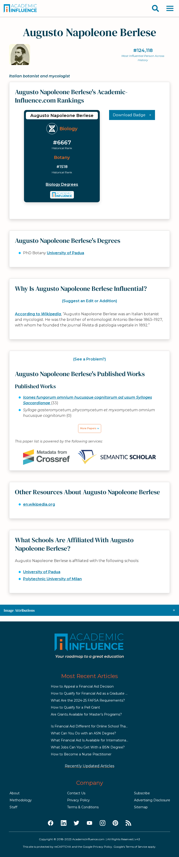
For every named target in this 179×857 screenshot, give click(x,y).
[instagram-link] (102, 823)
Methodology (21, 800)
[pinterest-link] (115, 823)
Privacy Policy (78, 800)
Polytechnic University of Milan (52, 579)
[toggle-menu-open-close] (169, 8)
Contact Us (76, 793)
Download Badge (129, 115)
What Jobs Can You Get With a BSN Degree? (88, 747)
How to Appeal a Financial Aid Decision (82, 686)
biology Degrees (62, 184)
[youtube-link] (89, 823)
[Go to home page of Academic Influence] (20, 8)
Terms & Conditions (83, 807)
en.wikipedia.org (39, 504)
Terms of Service (136, 846)
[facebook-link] (50, 823)
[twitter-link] (76, 823)
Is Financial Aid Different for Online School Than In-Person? (98, 726)
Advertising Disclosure (152, 800)
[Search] (155, 8)
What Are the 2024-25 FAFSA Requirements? (88, 700)
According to (38, 314)
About (15, 793)
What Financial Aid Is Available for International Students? (98, 740)
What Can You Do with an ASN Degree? (83, 733)
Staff (13, 807)
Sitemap (141, 807)
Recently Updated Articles (89, 766)
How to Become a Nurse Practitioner (81, 754)
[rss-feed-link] (128, 823)
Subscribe (142, 793)
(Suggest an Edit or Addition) (89, 301)
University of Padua (65, 253)
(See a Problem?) (89, 359)
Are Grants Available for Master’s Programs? (86, 714)
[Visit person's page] (62, 195)
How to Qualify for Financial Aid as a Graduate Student (95, 693)
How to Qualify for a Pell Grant (75, 707)
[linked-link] (63, 823)
